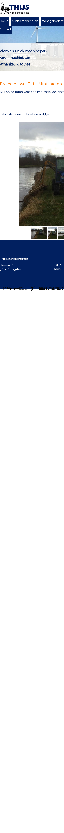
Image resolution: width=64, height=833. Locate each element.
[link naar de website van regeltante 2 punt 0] (47, 289)
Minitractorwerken (25, 21)
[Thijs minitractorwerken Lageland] (14, 8)
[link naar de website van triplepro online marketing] (15, 289)
